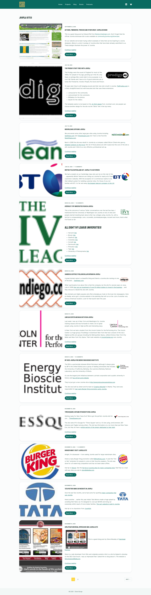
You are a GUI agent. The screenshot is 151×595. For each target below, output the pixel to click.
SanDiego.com (69, 136)
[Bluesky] (131, 4)
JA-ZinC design (97, 104)
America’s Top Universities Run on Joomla (79, 206)
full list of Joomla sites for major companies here (98, 468)
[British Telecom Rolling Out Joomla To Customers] (40, 180)
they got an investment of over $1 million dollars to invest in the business (98, 287)
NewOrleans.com (70, 138)
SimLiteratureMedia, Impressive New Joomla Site (81, 527)
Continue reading (70, 50)
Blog (74, 4)
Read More (71, 55)
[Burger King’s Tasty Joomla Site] (40, 461)
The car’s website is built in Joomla (108, 504)
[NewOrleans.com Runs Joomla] (40, 141)
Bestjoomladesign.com (102, 34)
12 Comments (81, 447)
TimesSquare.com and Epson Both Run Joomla (80, 412)
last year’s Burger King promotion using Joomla (91, 389)
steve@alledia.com (88, 470)
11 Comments (78, 166)
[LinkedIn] (126, 4)
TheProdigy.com (122, 86)
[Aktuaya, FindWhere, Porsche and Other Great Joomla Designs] (40, 41)
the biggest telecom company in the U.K (101, 183)
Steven (74, 468)
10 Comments (79, 203)
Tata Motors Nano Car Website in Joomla (78, 489)
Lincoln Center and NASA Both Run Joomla (79, 317)
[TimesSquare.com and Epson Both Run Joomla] (40, 423)
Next (127, 579)
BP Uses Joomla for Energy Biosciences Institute (82, 360)
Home (60, 4)
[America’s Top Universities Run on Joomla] (40, 232)
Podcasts (89, 4)
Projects (68, 4)
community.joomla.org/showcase (108, 36)
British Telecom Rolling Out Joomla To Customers (82, 170)
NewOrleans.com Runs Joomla (75, 129)
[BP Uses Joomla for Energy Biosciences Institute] (40, 377)
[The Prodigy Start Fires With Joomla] (40, 91)
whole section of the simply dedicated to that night (98, 427)
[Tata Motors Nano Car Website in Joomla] (40, 500)
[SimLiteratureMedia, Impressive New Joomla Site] (40, 546)
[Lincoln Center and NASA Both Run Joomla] (40, 330)
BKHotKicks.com (99, 459)
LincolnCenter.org (107, 337)
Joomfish (88, 508)
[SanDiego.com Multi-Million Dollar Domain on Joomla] (40, 287)
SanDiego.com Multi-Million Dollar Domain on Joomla (82, 274)
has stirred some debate (81, 378)
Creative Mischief (99, 387)
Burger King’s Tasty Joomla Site (76, 450)
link (75, 233)
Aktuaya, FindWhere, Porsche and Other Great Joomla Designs (86, 30)
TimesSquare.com (83, 136)
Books (81, 4)
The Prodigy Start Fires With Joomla (77, 68)
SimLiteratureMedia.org (72, 559)
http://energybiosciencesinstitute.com (102, 382)
